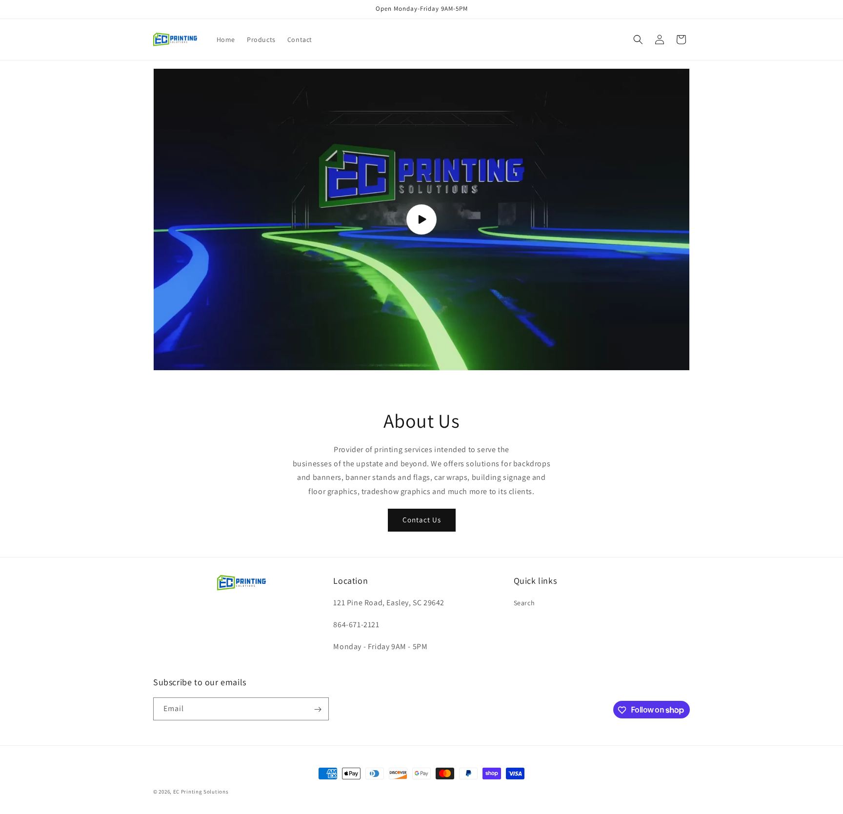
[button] (638, 39)
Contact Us (421, 519)
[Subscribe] (317, 709)
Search (524, 603)
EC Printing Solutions (201, 791)
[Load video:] (421, 219)
